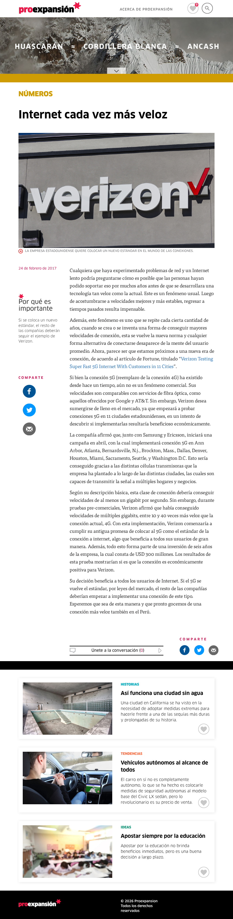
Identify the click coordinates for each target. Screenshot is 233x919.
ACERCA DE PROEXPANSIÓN (146, 9)
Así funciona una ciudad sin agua (162, 693)
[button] (40, 428)
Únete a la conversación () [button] (117, 651)
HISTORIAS (130, 684)
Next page (175, 872)
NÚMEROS (35, 94)
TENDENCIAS (131, 754)
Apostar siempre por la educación (163, 836)
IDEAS (126, 827)
